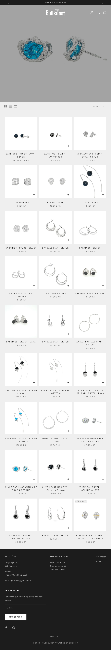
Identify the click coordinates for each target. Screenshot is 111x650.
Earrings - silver (90, 248)
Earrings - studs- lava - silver (21, 155)
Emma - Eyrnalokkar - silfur (55, 440)
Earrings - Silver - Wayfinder (55, 155)
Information (101, 556)
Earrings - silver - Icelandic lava (90, 488)
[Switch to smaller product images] (10, 106)
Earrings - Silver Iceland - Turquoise (21, 440)
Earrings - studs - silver (21, 248)
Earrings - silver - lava (90, 293)
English (54, 637)
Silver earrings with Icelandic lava (55, 488)
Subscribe (15, 617)
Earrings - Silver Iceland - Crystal (55, 391)
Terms (98, 561)
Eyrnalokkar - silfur (55, 248)
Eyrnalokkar (21, 202)
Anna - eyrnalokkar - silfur (89, 343)
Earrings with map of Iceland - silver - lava (90, 391)
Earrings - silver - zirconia (21, 294)
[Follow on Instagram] (13, 627)
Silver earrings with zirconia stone (90, 440)
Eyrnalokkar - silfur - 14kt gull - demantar (90, 537)
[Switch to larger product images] (5, 106)
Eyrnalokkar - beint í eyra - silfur (89, 155)
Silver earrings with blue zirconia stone (21, 488)
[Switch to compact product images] (15, 106)
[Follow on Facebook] (6, 627)
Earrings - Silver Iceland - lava (21, 391)
